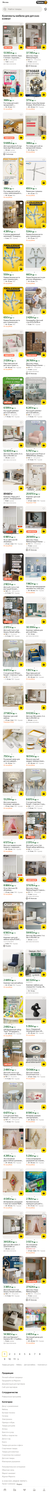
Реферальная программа (11, 1397)
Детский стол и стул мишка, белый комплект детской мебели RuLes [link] (13, 1291)
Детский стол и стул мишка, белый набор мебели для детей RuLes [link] (13, 631)
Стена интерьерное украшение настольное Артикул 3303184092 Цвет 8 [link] (35, 1160)
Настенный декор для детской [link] (34, 1338)
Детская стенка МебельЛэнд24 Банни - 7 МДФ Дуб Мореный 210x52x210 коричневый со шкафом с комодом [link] (35, 364)
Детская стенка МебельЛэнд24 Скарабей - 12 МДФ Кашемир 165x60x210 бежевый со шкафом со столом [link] (35, 57)
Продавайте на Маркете (11, 1381)
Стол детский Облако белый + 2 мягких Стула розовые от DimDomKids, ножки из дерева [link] (13, 674)
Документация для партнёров (13, 1384)
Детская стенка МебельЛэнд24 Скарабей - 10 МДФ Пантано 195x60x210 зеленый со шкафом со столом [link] (34, 1291)
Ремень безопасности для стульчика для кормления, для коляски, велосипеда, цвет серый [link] (35, 235)
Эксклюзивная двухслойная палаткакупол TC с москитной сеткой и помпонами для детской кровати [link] (35, 1246)
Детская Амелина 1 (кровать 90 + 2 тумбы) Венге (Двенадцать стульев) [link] (12, 1338)
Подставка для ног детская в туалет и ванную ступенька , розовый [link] (11, 364)
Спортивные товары (9, 1448)
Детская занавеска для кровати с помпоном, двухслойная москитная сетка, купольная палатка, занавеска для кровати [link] (13, 846)
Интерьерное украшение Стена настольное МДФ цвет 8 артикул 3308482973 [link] (13, 1203)
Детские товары (8, 1458)
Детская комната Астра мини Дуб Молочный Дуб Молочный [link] (13, 147)
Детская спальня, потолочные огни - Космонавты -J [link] (33, 1073)
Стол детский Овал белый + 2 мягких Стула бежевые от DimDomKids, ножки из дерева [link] (35, 803)
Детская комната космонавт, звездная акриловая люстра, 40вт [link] (13, 803)
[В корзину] (21, 47)
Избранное (24, 1490)
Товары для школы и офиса (12, 1445)
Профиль (44, 1490)
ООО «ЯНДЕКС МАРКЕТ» (17, 1481)
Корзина (34, 1490)
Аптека (4, 1429)
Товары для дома (8, 1426)
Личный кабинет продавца (12, 1377)
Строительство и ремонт (11, 1455)
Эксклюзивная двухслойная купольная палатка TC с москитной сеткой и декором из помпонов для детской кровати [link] (13, 1160)
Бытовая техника (8, 1413)
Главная (5, 1490)
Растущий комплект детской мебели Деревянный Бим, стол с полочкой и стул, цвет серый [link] (13, 412)
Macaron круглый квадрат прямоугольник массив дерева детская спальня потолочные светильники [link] (35, 760)
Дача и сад (6, 1439)
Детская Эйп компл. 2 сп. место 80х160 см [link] (35, 717)
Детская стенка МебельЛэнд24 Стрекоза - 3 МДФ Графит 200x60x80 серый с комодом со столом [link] (35, 889)
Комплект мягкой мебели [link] (13, 983)
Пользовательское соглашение (13, 1467)
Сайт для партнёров (9, 1387)
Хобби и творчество (9, 1435)
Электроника (7, 1419)
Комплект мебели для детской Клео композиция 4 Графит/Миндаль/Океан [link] (34, 631)
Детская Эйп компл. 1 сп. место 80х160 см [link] (35, 936)
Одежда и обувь (8, 1422)
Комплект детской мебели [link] (33, 498)
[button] (45, 9)
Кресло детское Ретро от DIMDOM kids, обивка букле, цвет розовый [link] (35, 455)
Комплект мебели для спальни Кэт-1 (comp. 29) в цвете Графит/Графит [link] (35, 986)
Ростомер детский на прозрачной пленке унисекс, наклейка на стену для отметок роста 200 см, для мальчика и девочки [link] (35, 147)
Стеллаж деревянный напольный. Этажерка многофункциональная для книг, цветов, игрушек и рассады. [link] (12, 235)
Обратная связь (8, 1470)
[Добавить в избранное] (21, 24)
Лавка (15, 1490)
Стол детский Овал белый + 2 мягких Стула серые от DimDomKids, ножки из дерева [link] (13, 1116)
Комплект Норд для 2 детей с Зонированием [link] (12, 498)
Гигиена (5, 1416)
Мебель (5, 1409)
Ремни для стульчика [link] (34, 191)
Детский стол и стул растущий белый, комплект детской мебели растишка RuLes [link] (13, 588)
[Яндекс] (19, 1484)
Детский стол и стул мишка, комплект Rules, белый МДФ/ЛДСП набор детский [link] (12, 1073)
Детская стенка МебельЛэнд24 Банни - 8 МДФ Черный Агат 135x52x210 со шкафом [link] (35, 541)
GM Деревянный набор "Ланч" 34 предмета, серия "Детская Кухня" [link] (12, 1031)
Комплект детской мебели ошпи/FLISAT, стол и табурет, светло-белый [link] (12, 938)
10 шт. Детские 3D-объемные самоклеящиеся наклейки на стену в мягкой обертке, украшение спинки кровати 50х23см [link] (11, 541)
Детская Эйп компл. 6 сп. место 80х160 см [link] (13, 455)
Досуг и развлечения (10, 1406)
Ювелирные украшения (11, 1461)
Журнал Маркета (8, 1476)
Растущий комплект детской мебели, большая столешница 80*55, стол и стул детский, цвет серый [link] (34, 412)
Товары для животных (10, 1452)
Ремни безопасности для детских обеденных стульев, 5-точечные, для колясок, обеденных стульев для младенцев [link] (35, 278)
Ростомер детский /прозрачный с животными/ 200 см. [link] (11, 104)
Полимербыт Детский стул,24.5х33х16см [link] (34, 321)
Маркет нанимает (8, 1473)
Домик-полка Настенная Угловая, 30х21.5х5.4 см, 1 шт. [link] (35, 104)
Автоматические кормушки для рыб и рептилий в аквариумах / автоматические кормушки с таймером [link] (35, 1203)
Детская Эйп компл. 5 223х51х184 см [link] (12, 1246)
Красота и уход (8, 1432)
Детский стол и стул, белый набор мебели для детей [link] (35, 846)
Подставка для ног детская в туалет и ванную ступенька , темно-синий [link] (33, 674)
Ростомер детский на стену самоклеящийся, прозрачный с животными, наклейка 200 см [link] (12, 192)
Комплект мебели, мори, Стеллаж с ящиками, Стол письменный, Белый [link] (13, 57)
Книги (4, 1442)
